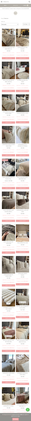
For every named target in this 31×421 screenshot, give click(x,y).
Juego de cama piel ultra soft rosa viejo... (8, 341)
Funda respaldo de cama (22, 243)
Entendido (15, 419)
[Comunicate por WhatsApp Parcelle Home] (27, 409)
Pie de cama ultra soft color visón (8, 242)
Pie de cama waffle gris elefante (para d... (8, 210)
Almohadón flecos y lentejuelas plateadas (22, 145)
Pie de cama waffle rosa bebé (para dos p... (22, 178)
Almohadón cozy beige (8, 406)
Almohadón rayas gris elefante (22, 48)
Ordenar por (3, 21)
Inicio (2, 18)
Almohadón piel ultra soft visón (23, 210)
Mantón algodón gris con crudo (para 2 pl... (8, 48)
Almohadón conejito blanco (22, 274)
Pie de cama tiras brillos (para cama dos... (8, 81)
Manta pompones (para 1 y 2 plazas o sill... (8, 178)
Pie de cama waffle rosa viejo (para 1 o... (22, 405)
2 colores (8, 303)
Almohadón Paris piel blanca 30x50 (8, 275)
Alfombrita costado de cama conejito (8, 308)
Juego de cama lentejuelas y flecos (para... (22, 307)
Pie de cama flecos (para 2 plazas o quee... (8, 112)
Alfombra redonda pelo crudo (22, 81)
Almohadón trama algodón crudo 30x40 (8, 145)
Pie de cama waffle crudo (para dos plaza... (22, 341)
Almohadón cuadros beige (8, 373)
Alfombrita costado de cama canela (22, 373)
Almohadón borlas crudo (22, 113)
